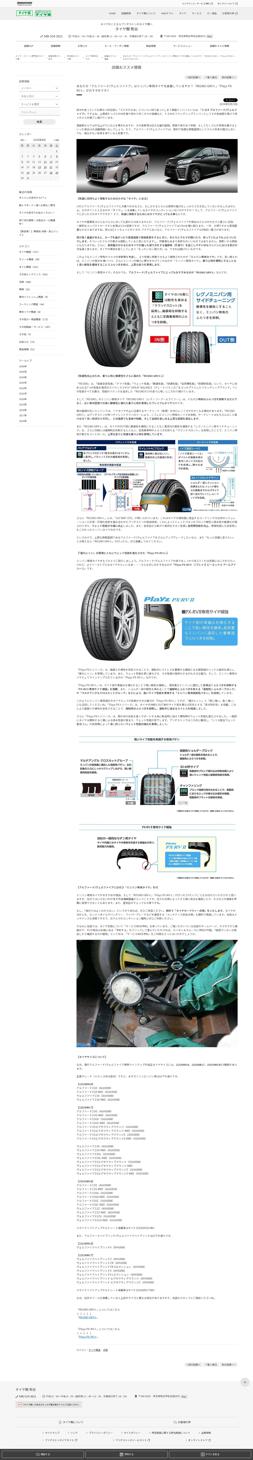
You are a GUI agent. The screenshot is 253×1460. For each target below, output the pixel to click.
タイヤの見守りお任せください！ (37, 212)
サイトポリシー (132, 1432)
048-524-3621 (53, 36)
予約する (128, 1454)
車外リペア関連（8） (30, 312)
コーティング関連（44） (32, 304)
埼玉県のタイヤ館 (73, 57)
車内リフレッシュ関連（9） (34, 297)
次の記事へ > (229, 77)
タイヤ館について (146, 13)
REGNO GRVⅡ (87, 1317)
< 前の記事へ (193, 77)
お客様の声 (228, 13)
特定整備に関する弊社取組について (171, 1432)
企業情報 (206, 1432)
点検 (105, 1350)
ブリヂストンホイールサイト (131, 1440)
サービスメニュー (182, 46)
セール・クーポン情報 (117, 46)
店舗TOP (28, 46)
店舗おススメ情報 (219, 46)
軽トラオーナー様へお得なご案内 (37, 205)
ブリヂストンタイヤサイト (59, 1440)
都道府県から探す (54, 57)
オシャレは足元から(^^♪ (32, 197)
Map (209, 36)
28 (51, 172)
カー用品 (212, 13)
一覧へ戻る (211, 77)
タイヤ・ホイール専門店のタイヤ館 (29, 57)
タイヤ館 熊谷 (126, 28)
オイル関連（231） (29, 267)
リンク (74, 1432)
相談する (45, 1454)
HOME (112, 13)
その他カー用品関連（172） (34, 319)
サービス (197, 13)
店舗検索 (126, 13)
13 (45, 161)
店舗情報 (55, 46)
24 (28, 172)
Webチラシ (167, 13)
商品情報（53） (27, 349)
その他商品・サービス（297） (35, 327)
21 (51, 167)
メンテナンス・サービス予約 (195, 3)
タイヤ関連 (95, 1350)
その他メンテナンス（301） (34, 274)
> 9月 (56, 140)
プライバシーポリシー (101, 1432)
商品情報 (151, 46)
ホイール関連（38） (30, 259)
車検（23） (25, 289)
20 (45, 167)
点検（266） (26, 282)
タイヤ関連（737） (29, 252)
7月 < (23, 140)
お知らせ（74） (27, 342)
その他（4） (25, 334)
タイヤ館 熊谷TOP (91, 57)
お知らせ (82, 46)
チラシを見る (212, 1454)
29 (56, 172)
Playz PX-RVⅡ (87, 1337)
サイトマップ (52, 1432)
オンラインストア (225, 3)
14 (51, 161)
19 (39, 167)
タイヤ (182, 13)
